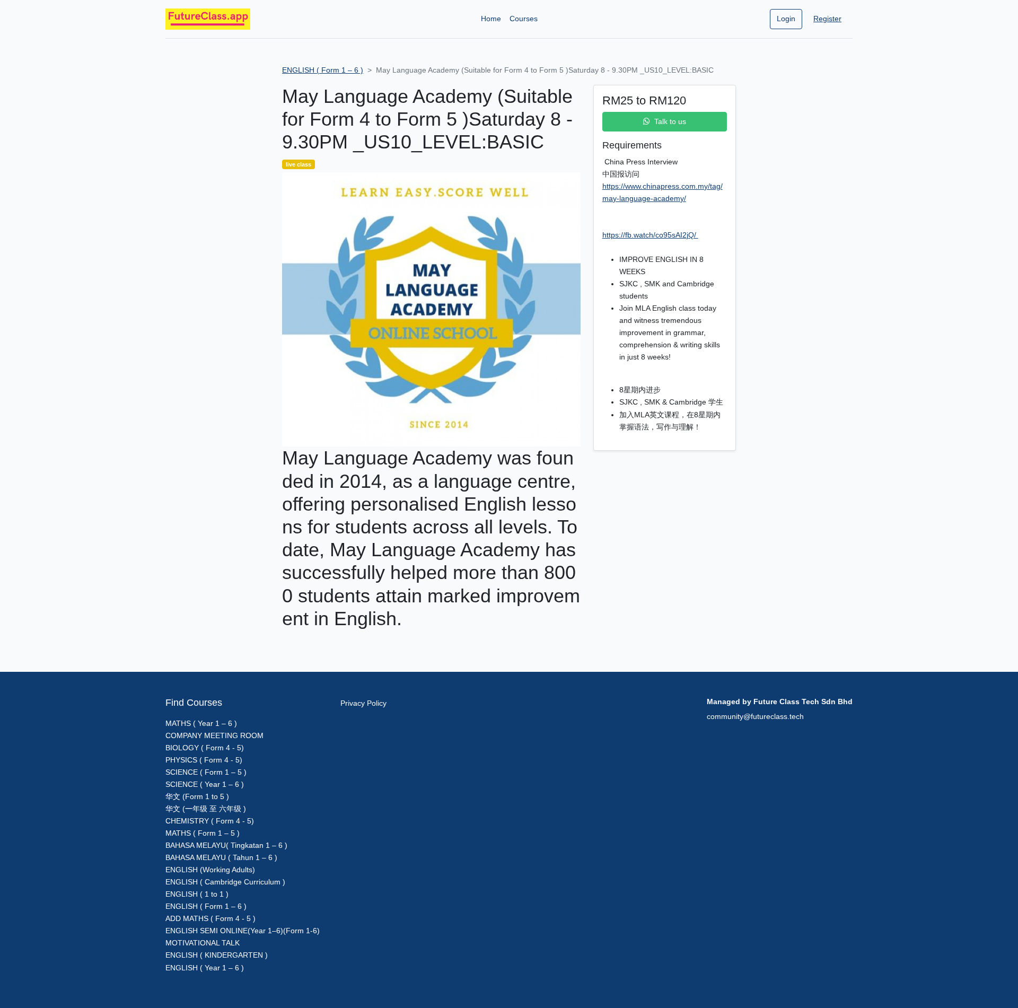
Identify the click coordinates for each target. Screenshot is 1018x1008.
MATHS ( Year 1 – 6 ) (201, 723)
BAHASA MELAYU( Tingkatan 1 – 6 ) (226, 845)
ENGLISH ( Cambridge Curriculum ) (225, 882)
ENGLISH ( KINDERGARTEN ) (216, 955)
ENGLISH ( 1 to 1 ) (197, 894)
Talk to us (670, 121)
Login (786, 18)
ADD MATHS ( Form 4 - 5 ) (210, 918)
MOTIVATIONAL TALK (202, 943)
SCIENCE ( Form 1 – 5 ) (206, 772)
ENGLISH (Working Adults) (210, 869)
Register (827, 18)
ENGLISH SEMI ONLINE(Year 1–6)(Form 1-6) (242, 930)
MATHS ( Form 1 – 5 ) (202, 833)
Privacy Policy (363, 703)
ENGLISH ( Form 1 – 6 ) (322, 70)
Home (491, 18)
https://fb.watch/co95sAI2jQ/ (650, 235)
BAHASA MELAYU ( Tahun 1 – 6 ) (221, 857)
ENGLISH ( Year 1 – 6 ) (204, 967)
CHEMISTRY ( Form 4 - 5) (209, 821)
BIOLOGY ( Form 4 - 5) (204, 747)
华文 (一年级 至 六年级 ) (205, 808)
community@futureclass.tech (755, 716)
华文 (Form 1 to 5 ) (197, 796)
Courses (524, 18)
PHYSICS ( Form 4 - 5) (203, 760)
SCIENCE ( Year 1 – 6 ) (204, 784)
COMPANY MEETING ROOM (214, 735)
